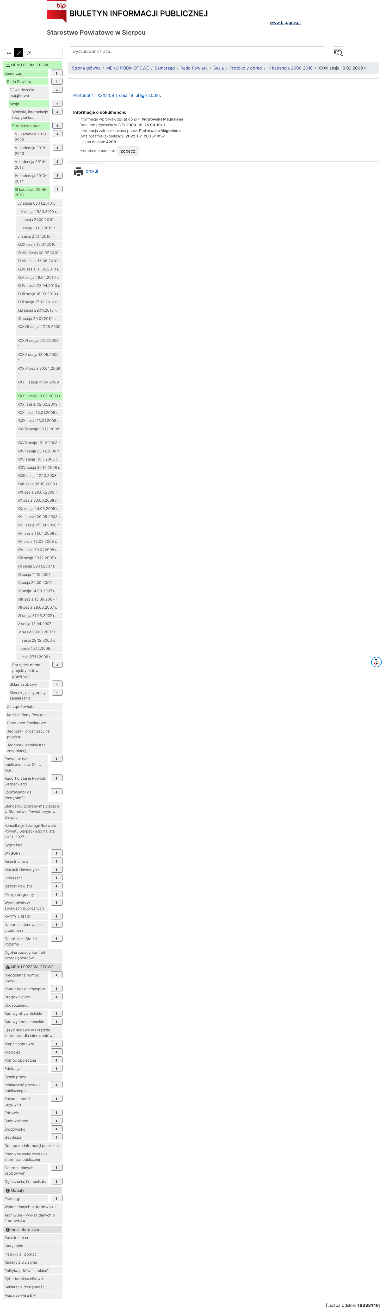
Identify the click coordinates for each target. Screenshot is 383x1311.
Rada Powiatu (19, 81)
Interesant (13, 878)
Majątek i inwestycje (22, 869)
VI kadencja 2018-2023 (31, 151)
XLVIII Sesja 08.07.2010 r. (39, 252)
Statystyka (13, 1246)
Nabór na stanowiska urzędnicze (23, 927)
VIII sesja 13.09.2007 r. (37, 599)
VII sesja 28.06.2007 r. (37, 607)
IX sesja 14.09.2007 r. (36, 591)
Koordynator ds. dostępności (18, 795)
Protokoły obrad (26, 125)
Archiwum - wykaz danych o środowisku (29, 1218)
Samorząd (13, 73)
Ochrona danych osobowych (19, 1170)
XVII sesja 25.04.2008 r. (38, 525)
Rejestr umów (16, 861)
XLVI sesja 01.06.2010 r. (38, 269)
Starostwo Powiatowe (26, 723)
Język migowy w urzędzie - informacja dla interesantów (28, 1033)
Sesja (14, 104)
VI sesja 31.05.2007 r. (36, 615)
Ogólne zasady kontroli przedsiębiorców (24, 955)
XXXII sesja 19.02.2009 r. (39, 396)
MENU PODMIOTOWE (127, 68)
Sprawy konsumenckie (24, 1021)
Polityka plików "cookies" (26, 1270)
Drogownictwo (17, 997)
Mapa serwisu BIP (20, 1295)
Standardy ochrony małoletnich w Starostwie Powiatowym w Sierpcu (31, 812)
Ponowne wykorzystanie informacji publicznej (25, 1157)
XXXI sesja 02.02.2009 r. (39, 404)
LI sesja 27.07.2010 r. (35, 236)
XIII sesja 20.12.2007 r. (37, 558)
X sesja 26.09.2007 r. (36, 582)
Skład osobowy (23, 684)
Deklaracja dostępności (24, 1287)
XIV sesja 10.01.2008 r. (37, 549)
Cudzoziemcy (16, 1005)
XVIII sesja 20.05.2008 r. (39, 516)
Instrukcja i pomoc (20, 1254)
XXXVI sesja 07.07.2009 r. (38, 343)
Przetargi (12, 1198)
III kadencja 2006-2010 (31, 192)
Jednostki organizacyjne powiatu (28, 734)
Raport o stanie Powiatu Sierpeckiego (25, 781)
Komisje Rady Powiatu (26, 715)
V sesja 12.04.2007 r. (35, 623)
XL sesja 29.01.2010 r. (36, 318)
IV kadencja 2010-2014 (31, 178)
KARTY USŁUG (17, 916)
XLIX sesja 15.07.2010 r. (38, 244)
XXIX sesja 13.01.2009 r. (38, 420)
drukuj (91, 171)
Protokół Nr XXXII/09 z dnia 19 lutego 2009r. (117, 95)
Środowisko (15, 1129)
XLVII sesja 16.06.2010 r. (38, 261)
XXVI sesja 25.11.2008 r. (38, 451)
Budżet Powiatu (18, 886)
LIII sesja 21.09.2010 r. (37, 219)
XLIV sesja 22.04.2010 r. (38, 285)
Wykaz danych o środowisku (29, 1207)
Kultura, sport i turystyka (17, 1101)
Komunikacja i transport (24, 989)
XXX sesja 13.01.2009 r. (37, 412)
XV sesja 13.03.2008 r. (37, 541)
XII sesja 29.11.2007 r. (36, 566)
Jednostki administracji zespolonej (27, 748)
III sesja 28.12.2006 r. (36, 640)
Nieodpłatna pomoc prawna (21, 978)
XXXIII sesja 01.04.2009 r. (38, 385)
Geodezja (12, 1137)
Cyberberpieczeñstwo (23, 1278)
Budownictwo (16, 1121)
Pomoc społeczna (20, 1060)
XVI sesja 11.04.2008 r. (37, 533)
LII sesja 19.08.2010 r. (36, 228)
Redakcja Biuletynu (20, 1262)
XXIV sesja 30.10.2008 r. (38, 467)
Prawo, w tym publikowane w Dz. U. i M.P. (24, 764)
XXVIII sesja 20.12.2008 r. (38, 432)
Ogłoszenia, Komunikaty (25, 1181)
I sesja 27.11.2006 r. (34, 656)
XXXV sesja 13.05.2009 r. (38, 357)
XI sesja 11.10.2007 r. (35, 574)
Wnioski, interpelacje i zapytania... (30, 115)
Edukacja (12, 1068)
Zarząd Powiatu (20, 706)
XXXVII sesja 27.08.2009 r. (38, 329)
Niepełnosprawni (19, 1044)
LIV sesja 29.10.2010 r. (37, 211)
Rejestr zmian (16, 1237)
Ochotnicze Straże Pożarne (20, 941)
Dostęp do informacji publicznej (31, 1145)
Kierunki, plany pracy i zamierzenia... (28, 695)
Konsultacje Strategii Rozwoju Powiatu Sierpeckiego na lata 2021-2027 (30, 831)
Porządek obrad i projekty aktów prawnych (27, 670)
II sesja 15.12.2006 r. (35, 648)
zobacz (128, 151)
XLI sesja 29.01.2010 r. (37, 310)
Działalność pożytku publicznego (22, 1088)
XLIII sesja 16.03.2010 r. (38, 294)
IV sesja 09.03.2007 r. (36, 632)
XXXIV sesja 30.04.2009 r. (38, 371)
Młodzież (12, 1052)
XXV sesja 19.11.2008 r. (37, 459)
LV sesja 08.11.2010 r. (36, 203)
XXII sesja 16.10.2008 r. (37, 484)
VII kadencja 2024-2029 (31, 137)
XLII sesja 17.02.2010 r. (37, 302)
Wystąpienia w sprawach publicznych (24, 905)
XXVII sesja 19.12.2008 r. (39, 442)
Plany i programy (19, 894)
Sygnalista (13, 845)
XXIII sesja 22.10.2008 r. (38, 475)
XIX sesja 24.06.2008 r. (37, 508)
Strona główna (86, 68)
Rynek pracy (15, 1077)
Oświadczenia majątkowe (22, 92)
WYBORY (12, 853)
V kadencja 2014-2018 (30, 164)
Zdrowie (11, 1113)
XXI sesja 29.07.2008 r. (37, 492)
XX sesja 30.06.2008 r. (37, 500)
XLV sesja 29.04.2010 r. (38, 277)
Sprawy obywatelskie (23, 1013)
